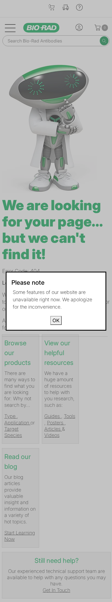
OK (56, 320)
